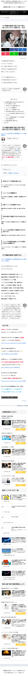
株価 (16, 150)
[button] (26, 17)
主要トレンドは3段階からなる (13, 109)
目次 (12, 99)
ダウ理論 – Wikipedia (13, 173)
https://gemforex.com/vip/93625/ (9, 353)
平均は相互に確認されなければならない (15, 111)
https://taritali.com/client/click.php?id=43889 (13, 343)
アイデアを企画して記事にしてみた (10, 397)
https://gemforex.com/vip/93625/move (10, 367)
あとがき (6, 122)
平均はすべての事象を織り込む (13, 105)
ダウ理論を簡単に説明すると (11, 120)
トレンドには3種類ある (11, 107)
